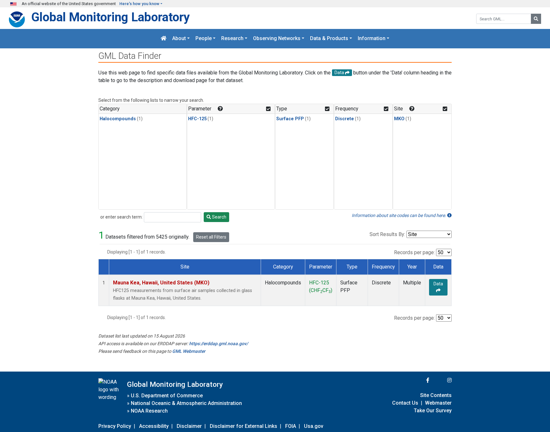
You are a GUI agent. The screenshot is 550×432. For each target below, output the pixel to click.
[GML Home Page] (163, 38)
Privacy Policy (114, 426)
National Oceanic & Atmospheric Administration (186, 403)
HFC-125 (197, 119)
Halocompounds (118, 119)
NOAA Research (149, 411)
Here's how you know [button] (139, 3)
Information (371, 39)
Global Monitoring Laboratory (110, 17)
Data (438, 283)
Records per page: (414, 252)
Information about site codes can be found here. (399, 215)
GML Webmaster (188, 351)
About (179, 39)
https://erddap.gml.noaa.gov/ (218, 343)
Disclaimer (189, 426)
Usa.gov (313, 426)
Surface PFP (290, 119)
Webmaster (438, 403)
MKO (399, 119)
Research (232, 39)
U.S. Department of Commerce (167, 396)
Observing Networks (276, 39)
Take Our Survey (433, 411)
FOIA (290, 426)
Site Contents (436, 395)
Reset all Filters (211, 237)
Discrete (344, 119)
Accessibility (154, 426)
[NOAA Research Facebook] (419, 380)
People (203, 39)
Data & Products (329, 39)
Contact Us (405, 403)
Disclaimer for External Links (243, 426)
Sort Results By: (387, 234)
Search (218, 216)
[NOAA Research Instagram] (441, 380)
